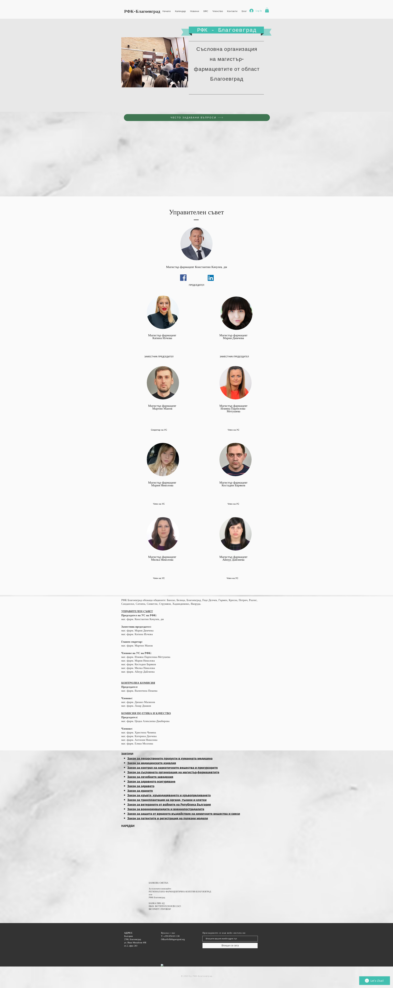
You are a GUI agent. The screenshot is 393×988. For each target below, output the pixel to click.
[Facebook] (183, 277)
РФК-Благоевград (142, 11)
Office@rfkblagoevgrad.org (173, 939)
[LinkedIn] (211, 278)
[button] (267, 10)
